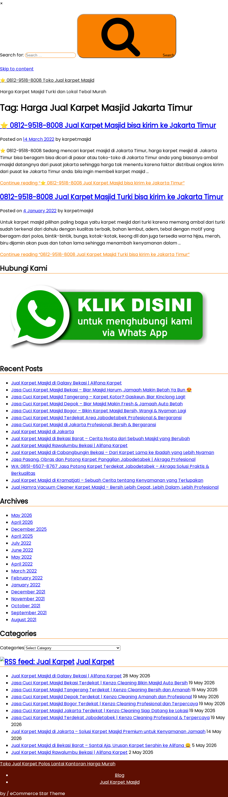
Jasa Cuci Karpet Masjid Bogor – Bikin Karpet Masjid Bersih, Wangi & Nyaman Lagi (98, 411)
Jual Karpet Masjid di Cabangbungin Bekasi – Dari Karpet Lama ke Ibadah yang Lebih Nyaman (112, 452)
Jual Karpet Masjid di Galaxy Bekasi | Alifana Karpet (66, 383)
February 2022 (27, 578)
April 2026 (22, 522)
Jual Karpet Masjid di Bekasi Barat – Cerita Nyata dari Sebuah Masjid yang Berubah (100, 438)
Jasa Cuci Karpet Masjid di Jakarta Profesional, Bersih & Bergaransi (83, 424)
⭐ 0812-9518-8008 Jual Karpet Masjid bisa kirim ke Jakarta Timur (108, 125)
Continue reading (92, 183)
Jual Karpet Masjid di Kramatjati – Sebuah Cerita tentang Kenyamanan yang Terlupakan (107, 480)
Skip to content (17, 69)
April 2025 (22, 536)
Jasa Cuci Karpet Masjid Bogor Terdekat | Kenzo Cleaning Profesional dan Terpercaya (104, 703)
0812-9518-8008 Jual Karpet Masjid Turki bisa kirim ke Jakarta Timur (111, 196)
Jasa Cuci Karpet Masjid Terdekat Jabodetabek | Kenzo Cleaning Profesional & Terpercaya (110, 717)
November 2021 (28, 599)
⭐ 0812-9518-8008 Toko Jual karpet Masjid (47, 80)
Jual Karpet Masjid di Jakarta (42, 431)
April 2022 (22, 564)
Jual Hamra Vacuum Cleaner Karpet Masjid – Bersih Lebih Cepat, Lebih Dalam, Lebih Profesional (115, 487)
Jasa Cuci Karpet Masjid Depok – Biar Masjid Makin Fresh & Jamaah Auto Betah (97, 404)
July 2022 (21, 543)
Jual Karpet (95, 661)
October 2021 (25, 606)
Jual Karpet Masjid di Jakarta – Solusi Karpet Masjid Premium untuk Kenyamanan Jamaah (108, 731)
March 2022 (24, 571)
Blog (119, 775)
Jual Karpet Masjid (120, 782)
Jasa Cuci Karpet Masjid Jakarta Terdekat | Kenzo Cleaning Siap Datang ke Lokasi (99, 710)
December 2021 (28, 592)
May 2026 (21, 515)
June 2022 (22, 550)
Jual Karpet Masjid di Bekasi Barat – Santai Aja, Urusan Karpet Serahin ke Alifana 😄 (101, 745)
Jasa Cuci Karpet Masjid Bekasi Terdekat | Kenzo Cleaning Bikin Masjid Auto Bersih (99, 683)
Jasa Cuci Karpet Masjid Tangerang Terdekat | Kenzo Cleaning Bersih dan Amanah (100, 690)
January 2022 (25, 585)
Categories (12, 648)
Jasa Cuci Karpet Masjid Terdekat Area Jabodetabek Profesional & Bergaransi (96, 417)
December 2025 (29, 529)
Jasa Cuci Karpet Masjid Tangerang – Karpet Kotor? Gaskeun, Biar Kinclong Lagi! (98, 397)
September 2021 (29, 613)
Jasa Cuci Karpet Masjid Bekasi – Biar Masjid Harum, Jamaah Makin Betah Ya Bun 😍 (101, 390)
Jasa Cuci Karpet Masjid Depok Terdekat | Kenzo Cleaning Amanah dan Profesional (101, 697)
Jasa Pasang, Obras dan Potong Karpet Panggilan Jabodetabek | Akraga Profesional (103, 459)
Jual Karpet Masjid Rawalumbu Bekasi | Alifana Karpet (69, 445)
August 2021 (23, 619)
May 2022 (21, 557)
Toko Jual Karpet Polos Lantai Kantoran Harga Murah (57, 764)
